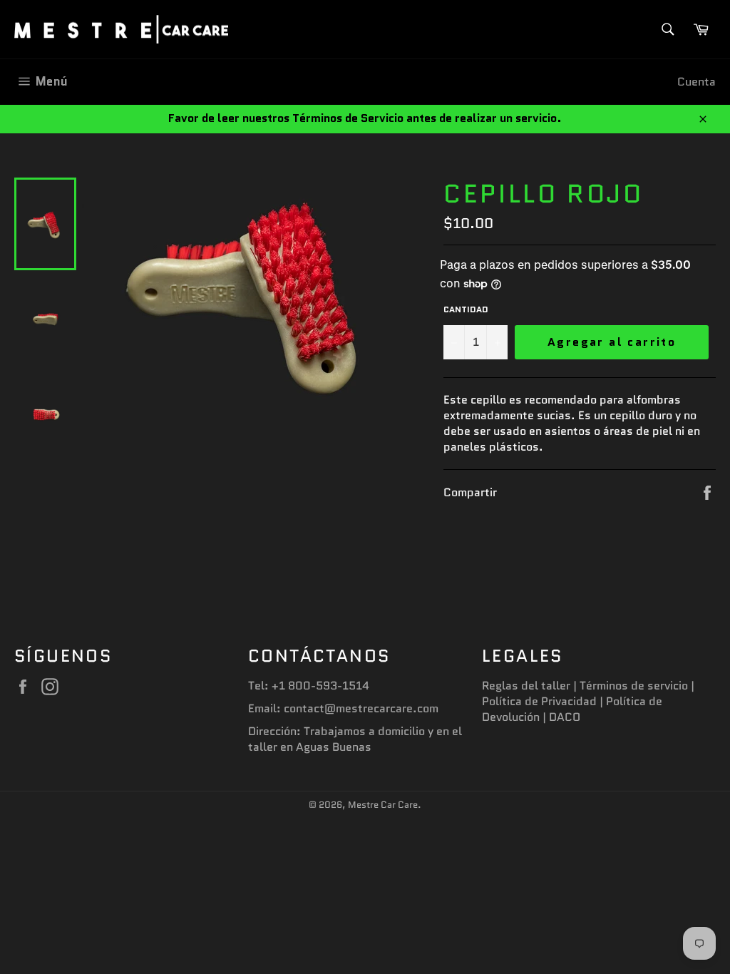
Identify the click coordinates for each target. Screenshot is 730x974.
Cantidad (465, 309)
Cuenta (696, 81)
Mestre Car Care (383, 804)
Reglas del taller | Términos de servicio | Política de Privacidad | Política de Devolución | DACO (588, 701)
